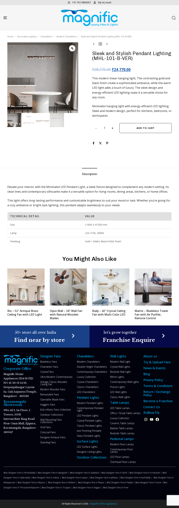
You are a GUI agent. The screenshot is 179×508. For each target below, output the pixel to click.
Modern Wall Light (120, 361)
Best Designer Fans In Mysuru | (33, 482)
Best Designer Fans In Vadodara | (86, 472)
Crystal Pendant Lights (89, 420)
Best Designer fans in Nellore (62, 482)
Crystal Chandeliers (87, 382)
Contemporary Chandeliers (92, 371)
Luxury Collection (86, 376)
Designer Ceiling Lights (89, 451)
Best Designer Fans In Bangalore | (54, 472)
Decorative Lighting (27, 36)
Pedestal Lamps (122, 439)
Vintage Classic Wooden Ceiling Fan (53, 383)
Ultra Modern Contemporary (56, 376)
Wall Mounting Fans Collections (51, 421)
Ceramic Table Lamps (122, 423)
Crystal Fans (47, 371)
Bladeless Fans (48, 361)
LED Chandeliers (86, 392)
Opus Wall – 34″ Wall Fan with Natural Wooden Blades (66, 314)
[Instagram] (145, 419)
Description (89, 174)
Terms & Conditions (158, 386)
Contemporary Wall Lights (124, 382)
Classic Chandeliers (88, 387)
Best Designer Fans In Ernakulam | (146, 472)
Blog (146, 374)
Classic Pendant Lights (89, 425)
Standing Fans (48, 442)
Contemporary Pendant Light (90, 409)
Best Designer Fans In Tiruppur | (57, 487)
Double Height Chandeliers (92, 366)
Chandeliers (46, 36)
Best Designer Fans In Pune (115, 487)
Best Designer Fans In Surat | (149, 482)
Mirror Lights (117, 376)
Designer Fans (50, 356)
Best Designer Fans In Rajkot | (121, 482)
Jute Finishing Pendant (89, 430)
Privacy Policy (153, 380)
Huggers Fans (47, 404)
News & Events (154, 368)
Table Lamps (119, 402)
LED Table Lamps (120, 408)
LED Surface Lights (87, 446)
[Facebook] (157, 419)
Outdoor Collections (51, 414)
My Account (104, 2)
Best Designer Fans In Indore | (47, 477)
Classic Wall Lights (120, 397)
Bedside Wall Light (120, 371)
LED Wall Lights (118, 392)
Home (10, 36)
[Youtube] (151, 419)
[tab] (89, 174)
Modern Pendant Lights (90, 403)
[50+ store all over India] (45, 336)
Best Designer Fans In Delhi (115, 472)
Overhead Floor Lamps (123, 462)
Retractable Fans (49, 394)
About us (150, 356)
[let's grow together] (134, 336)
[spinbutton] (104, 128)
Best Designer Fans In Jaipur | (76, 477)
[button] (174, 18)
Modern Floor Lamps (122, 444)
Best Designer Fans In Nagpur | (88, 487)
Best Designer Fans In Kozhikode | (136, 477)
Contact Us (151, 407)
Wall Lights (118, 356)
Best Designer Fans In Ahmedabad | (20, 472)
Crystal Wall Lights (120, 366)
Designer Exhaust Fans (53, 437)
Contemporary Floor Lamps (121, 450)
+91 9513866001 (81, 2)
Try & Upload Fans (157, 362)
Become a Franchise (158, 401)
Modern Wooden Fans (52, 389)
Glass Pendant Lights (88, 435)
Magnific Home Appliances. (103, 503)
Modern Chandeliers (66, 36)
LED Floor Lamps (119, 456)
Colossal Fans (48, 432)
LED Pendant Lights (88, 415)
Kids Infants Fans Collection (55, 409)
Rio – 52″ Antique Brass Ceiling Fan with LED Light (24, 312)
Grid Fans (45, 427)
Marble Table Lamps (121, 428)
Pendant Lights (88, 397)
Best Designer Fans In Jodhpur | (105, 477)
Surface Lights (87, 441)
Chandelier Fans (49, 366)
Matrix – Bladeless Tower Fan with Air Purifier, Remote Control (151, 314)
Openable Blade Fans (52, 399)
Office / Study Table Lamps (125, 413)
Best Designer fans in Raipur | (92, 482)
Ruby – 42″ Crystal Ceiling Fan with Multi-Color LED (109, 312)
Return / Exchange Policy (156, 393)
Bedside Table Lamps (122, 433)
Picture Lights (117, 387)
